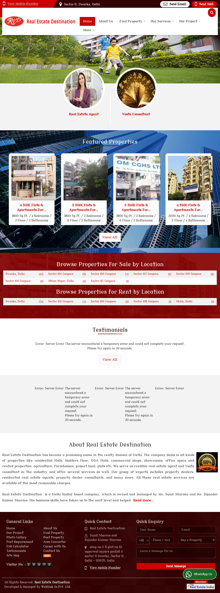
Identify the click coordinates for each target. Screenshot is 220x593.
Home (87, 21)
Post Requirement (19, 542)
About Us (106, 21)
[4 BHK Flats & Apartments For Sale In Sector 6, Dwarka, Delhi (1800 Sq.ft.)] (33, 178)
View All (110, 237)
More (87, 30)
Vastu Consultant (136, 114)
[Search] (212, 12)
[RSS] (47, 555)
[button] (23, 3)
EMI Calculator (17, 546)
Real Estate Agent (84, 114)
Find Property (130, 21)
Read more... (143, 500)
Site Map (12, 555)
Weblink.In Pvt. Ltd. (56, 586)
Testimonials (16, 551)
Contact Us (51, 551)
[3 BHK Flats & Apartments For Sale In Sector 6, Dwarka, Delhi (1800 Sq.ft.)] (86, 178)
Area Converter (54, 542)
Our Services (161, 21)
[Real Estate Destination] (39, 21)
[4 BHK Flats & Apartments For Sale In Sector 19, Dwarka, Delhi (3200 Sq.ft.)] (190, 178)
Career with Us (54, 546)
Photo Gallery (16, 537)
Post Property (53, 537)
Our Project (188, 21)
